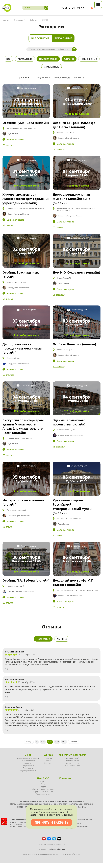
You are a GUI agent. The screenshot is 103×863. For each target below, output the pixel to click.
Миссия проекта (27, 760)
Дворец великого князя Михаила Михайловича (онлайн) (72, 198)
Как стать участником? (72, 754)
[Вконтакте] (49, 838)
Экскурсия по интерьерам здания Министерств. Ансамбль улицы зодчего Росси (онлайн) (23, 426)
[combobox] (44, 77)
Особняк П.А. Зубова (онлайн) (26, 580)
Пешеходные (89, 58)
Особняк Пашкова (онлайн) (74, 344)
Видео (43, 786)
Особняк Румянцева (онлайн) (26, 123)
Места (48, 760)
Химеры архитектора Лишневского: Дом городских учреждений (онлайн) (26, 198)
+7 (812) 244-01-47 (72, 7)
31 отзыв (7, 526)
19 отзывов (58, 446)
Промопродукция (43, 794)
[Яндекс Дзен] (59, 838)
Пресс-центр (28, 768)
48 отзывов (58, 149)
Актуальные (63, 38)
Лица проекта (27, 765)
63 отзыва (58, 227)
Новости (27, 763)
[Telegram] (54, 838)
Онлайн (69, 58)
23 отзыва (8, 602)
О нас (28, 754)
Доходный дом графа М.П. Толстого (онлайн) (73, 582)
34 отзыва (8, 298)
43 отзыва (8, 225)
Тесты (43, 784)
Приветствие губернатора (28, 758)
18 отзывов (8, 145)
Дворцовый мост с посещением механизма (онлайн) (22, 348)
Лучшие (62, 639)
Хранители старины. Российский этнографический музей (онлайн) (72, 506)
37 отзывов (58, 366)
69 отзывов (8, 374)
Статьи (43, 781)
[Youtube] (44, 838)
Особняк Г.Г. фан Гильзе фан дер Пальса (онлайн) (75, 125)
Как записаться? (72, 758)
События (48, 758)
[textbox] (44, 77)
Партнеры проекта (27, 770)
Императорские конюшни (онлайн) (23, 502)
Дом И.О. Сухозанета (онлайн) (76, 272)
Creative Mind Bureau (56, 849)
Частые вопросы (72, 763)
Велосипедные (48, 58)
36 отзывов (58, 294)
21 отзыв (57, 535)
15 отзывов (8, 455)
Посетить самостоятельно (43, 789)
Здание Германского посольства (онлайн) (69, 422)
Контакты (65, 778)
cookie (56, 809)
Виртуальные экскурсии (43, 791)
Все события (40, 38)
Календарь (48, 763)
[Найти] (46, 8)
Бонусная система (72, 765)
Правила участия (72, 760)
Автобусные (25, 58)
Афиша (48, 754)
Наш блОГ (43, 778)
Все (8, 58)
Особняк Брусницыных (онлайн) (21, 274)
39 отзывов (58, 607)
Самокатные (51, 66)
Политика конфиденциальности (52, 844)
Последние (43, 639)
